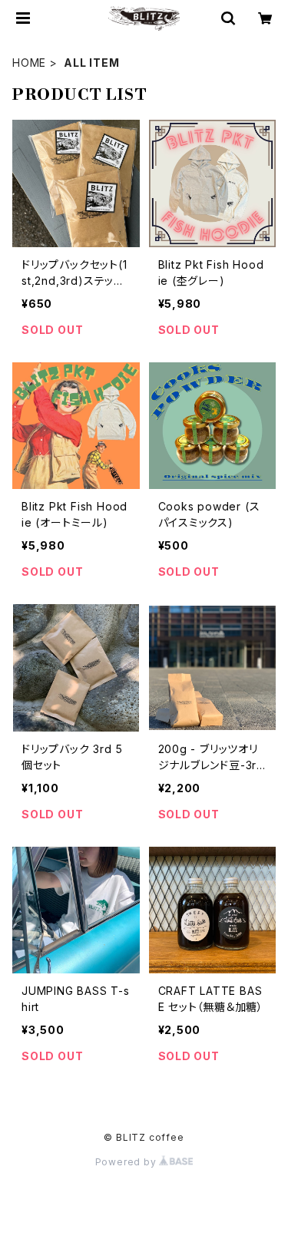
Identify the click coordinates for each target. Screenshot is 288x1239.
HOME (29, 62)
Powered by (127, 1162)
